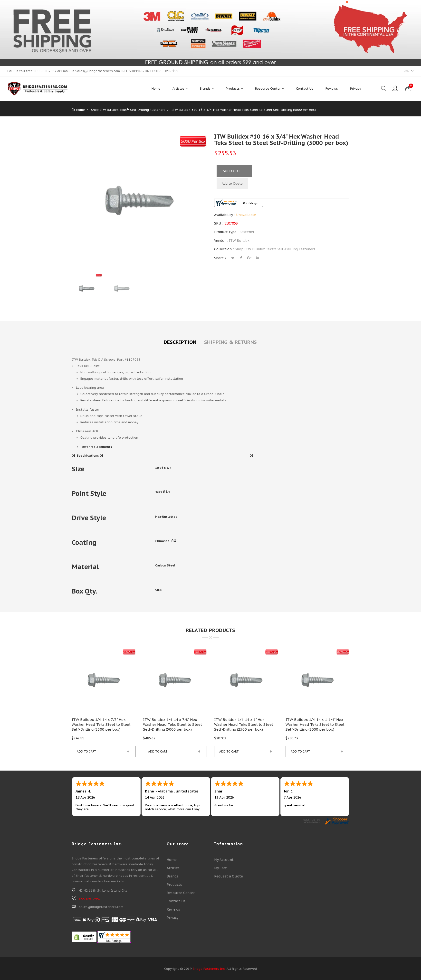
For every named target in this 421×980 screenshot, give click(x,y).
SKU (217, 223)
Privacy (172, 917)
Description (180, 342)
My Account (224, 860)
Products (174, 884)
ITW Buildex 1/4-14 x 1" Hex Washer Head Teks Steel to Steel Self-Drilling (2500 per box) (243, 724)
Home (172, 860)
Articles (173, 868)
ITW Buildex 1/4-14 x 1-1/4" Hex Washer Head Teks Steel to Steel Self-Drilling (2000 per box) (315, 724)
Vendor (220, 240)
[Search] (383, 88)
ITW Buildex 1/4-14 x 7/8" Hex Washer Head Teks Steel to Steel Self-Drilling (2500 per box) (101, 724)
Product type (225, 232)
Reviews (173, 909)
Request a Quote (228, 876)
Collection (223, 249)
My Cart (220, 868)
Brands (172, 876)
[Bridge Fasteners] (37, 88)
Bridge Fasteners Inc (209, 969)
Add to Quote (232, 183)
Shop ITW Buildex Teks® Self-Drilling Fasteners (275, 249)
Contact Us (176, 901)
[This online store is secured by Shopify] (84, 936)
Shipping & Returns (230, 342)
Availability (223, 215)
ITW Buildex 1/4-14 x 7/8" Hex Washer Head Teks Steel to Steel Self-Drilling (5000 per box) (172, 724)
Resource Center (181, 893)
